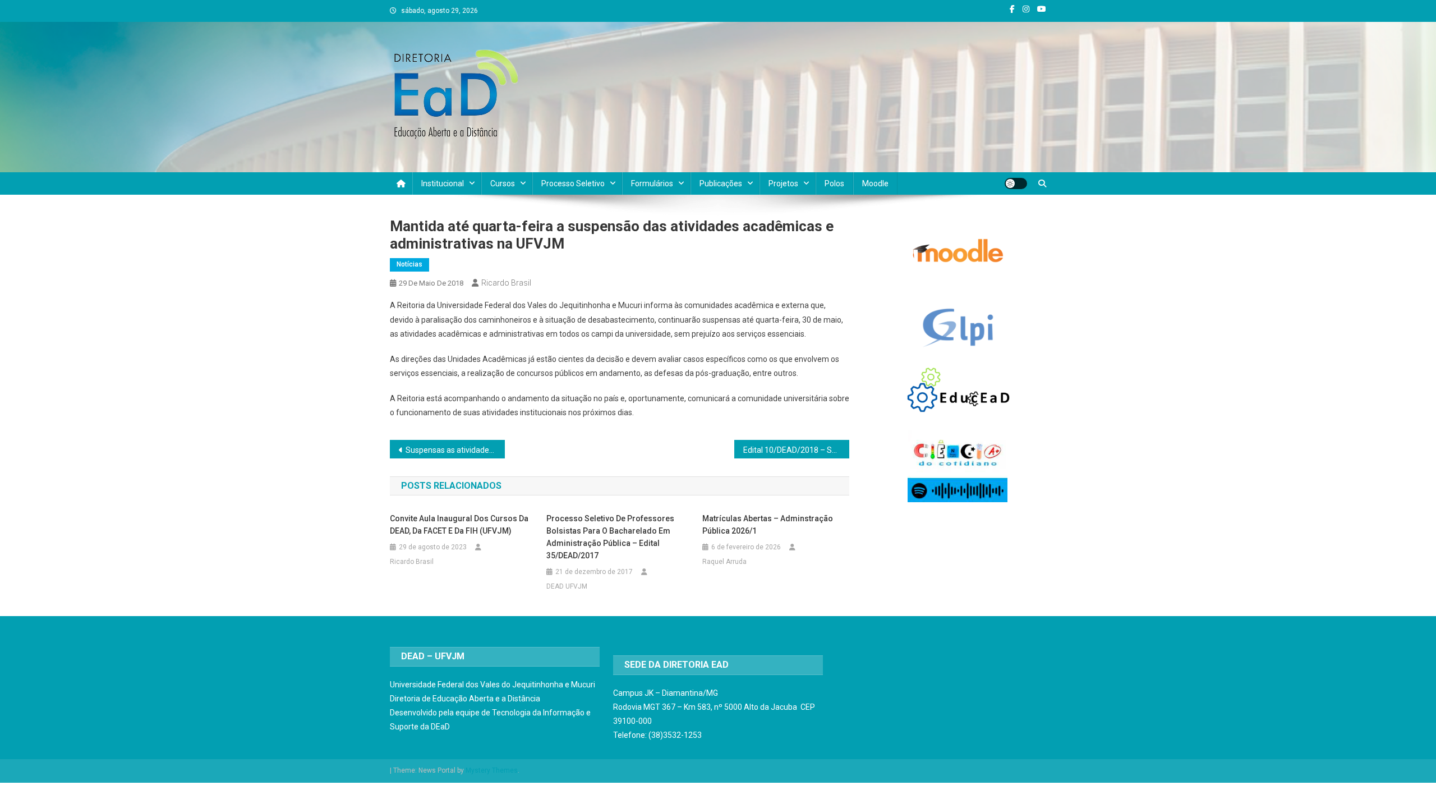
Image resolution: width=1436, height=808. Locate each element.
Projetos (783, 183)
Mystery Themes (492, 770)
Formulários (652, 183)
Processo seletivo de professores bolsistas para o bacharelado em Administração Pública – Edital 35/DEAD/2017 (610, 537)
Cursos (502, 183)
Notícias (409, 264)
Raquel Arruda (724, 562)
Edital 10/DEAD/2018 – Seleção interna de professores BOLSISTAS (796, 450)
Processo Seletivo (573, 183)
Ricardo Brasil (506, 282)
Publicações (720, 183)
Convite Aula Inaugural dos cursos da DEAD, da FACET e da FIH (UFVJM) (459, 524)
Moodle (875, 183)
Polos (834, 183)
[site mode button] (1016, 183)
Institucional (442, 183)
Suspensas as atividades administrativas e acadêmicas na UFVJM (455, 450)
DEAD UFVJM (566, 586)
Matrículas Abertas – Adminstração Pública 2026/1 (767, 524)
